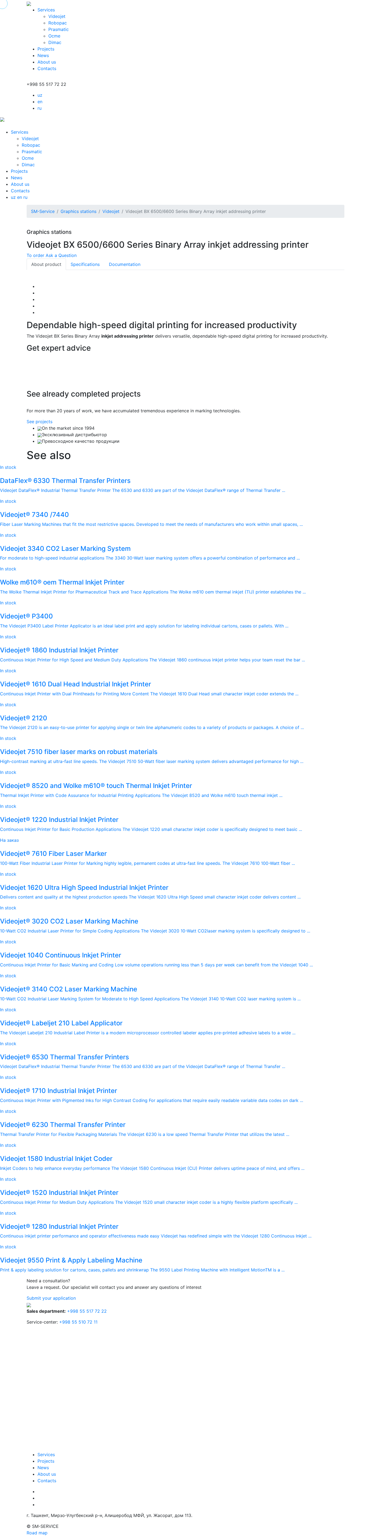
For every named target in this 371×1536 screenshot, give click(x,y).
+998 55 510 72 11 (78, 1322)
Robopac (57, 23)
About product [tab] (46, 264)
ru (39, 108)
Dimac (54, 42)
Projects (45, 49)
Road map (37, 1532)
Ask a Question (61, 255)
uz (39, 95)
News (43, 55)
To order (35, 255)
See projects (39, 421)
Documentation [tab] (124, 264)
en (39, 101)
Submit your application (51, 1298)
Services (46, 9)
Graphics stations (78, 211)
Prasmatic (58, 29)
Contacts (46, 68)
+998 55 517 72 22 (87, 1311)
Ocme (54, 36)
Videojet (56, 16)
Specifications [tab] (85, 264)
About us (46, 62)
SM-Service (43, 211)
